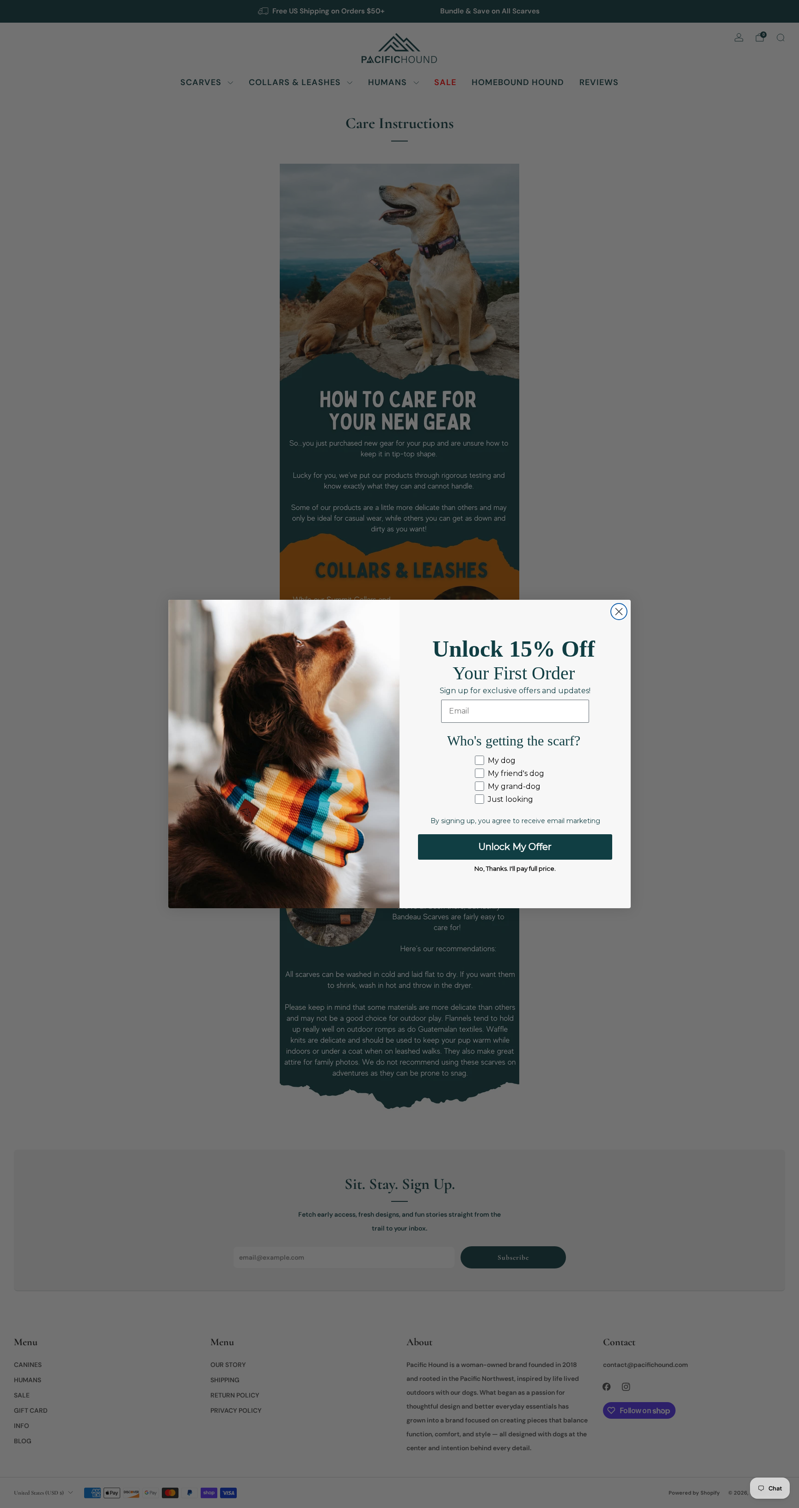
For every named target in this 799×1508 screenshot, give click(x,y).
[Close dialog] (619, 611)
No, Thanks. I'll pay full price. (515, 868)
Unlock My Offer (515, 846)
